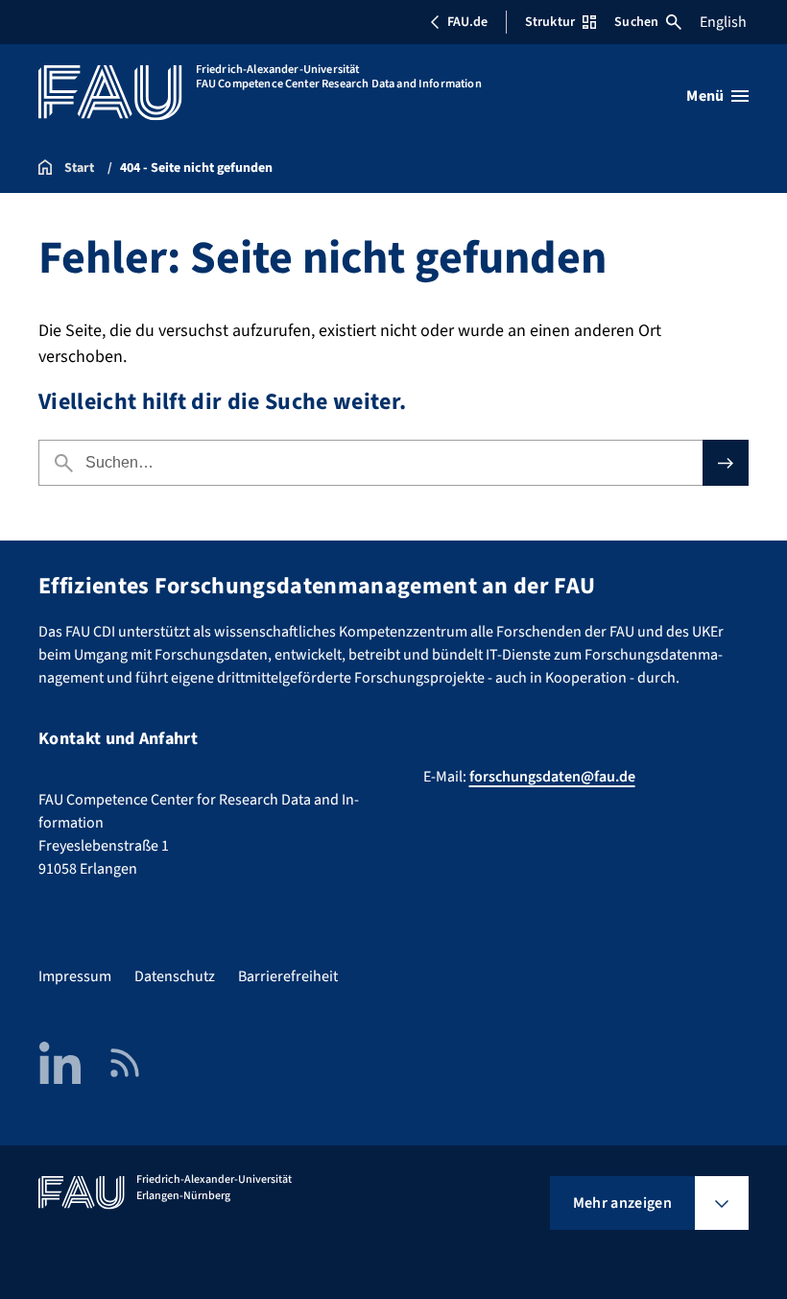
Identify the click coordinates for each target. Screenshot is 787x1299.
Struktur (550, 22)
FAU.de (467, 22)
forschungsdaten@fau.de (552, 776)
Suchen (636, 22)
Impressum (74, 976)
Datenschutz (174, 976)
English (723, 22)
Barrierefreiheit (288, 976)
